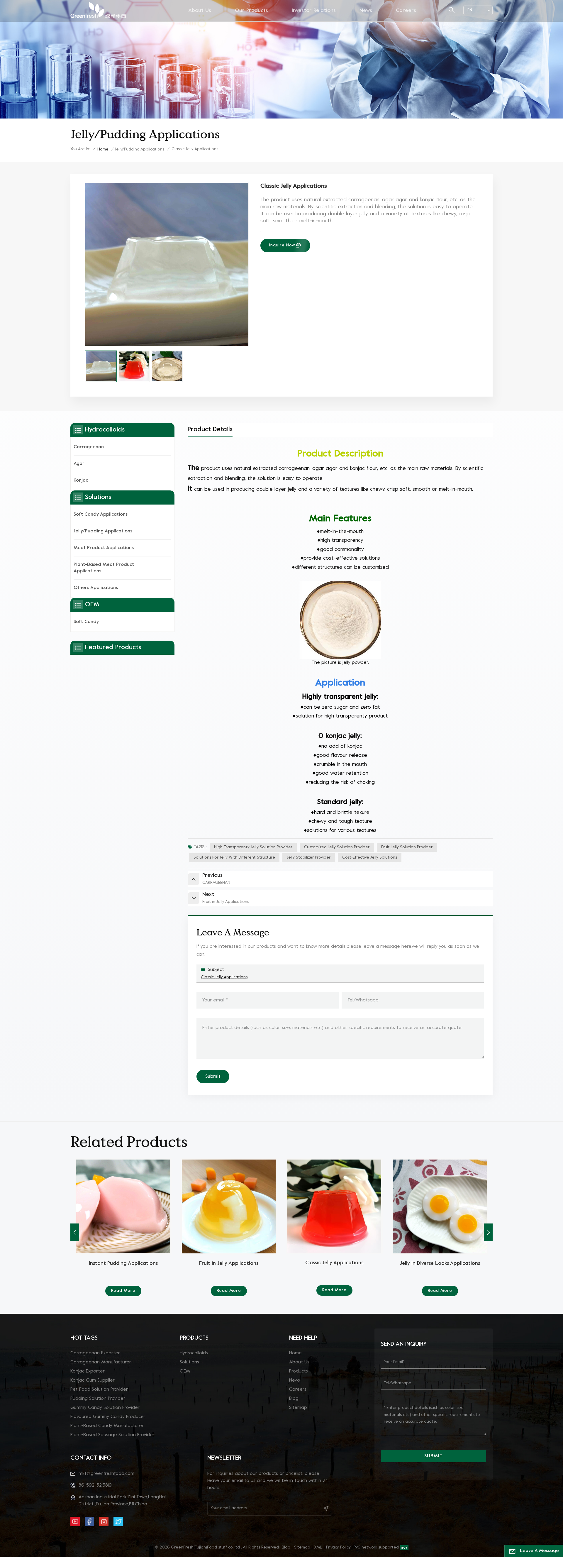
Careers (406, 10)
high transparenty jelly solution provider (253, 847)
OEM (185, 1371)
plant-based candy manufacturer (107, 1426)
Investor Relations (314, 10)
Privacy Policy (338, 1547)
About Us (199, 10)
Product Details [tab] (210, 430)
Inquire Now (282, 245)
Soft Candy (86, 622)
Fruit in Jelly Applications (439, 1263)
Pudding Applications (123, 1263)
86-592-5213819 (95, 1485)
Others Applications (96, 587)
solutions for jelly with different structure (234, 857)
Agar (79, 463)
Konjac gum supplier (92, 1380)
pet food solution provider (99, 1389)
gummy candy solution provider (105, 1407)
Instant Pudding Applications (334, 1263)
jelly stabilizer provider (308, 857)
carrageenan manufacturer (100, 1362)
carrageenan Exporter (95, 1353)
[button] (488, 1232)
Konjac (81, 480)
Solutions (189, 1362)
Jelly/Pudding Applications (139, 149)
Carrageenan (89, 447)
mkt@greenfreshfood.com (106, 1473)
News (365, 10)
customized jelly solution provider (336, 847)
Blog (294, 1398)
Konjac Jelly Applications (229, 1263)
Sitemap (298, 1407)
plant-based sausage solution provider (112, 1435)
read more (123, 1291)
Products (298, 1371)
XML (318, 1547)
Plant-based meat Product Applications (104, 567)
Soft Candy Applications (101, 514)
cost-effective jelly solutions (369, 857)
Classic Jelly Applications (224, 977)
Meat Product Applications (104, 548)
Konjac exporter (87, 1371)
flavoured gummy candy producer (107, 1416)
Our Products (251, 10)
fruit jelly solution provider (407, 847)
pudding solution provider (97, 1398)
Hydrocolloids (194, 1353)
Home (102, 149)
